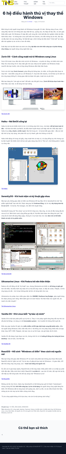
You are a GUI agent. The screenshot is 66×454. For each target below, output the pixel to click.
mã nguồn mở (18, 411)
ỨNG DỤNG (16, 3)
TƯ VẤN (12, 407)
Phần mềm (36, 411)
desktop (22, 409)
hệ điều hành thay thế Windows (52, 409)
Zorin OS (9, 412)
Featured (27, 409)
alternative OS (8, 409)
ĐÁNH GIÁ (36, 3)
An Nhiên (29, 21)
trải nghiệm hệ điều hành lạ (53, 411)
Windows (4, 412)
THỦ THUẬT (26, 3)
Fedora (33, 409)
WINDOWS (25, 407)
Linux (2, 411)
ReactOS (42, 411)
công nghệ (16, 409)
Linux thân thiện (9, 411)
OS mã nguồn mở (28, 411)
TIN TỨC (44, 3)
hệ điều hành (39, 409)
